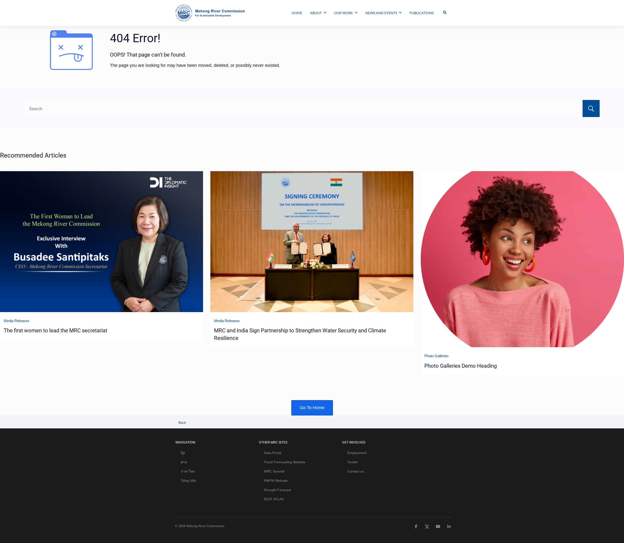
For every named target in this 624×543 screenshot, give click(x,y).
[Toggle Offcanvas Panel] (445, 13)
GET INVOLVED (353, 442)
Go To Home (312, 407)
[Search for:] (312, 108)
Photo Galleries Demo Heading (460, 366)
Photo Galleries (436, 356)
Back (181, 423)
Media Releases (16, 321)
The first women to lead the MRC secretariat (55, 330)
